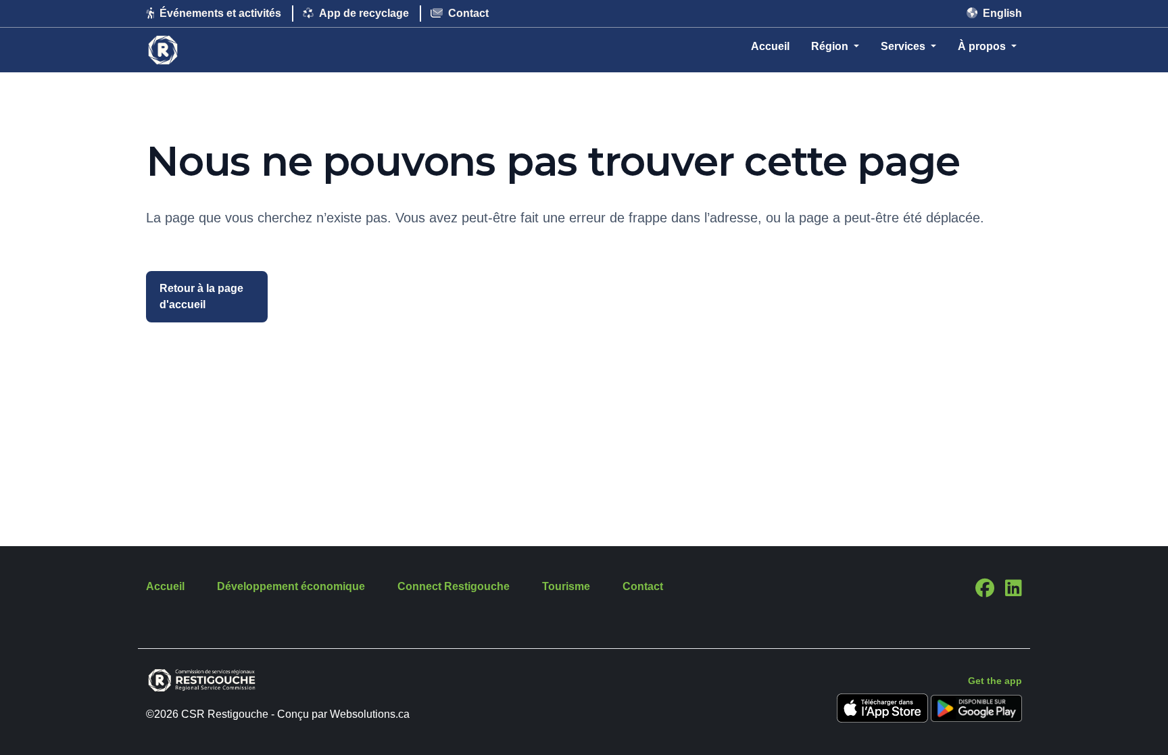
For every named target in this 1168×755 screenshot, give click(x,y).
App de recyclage (364, 13)
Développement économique (291, 586)
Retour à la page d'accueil (201, 296)
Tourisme (566, 586)
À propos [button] (983, 46)
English (1002, 13)
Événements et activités (220, 13)
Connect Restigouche (453, 586)
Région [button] (831, 46)
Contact (468, 13)
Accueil (770, 46)
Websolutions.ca (370, 714)
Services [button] (904, 46)
